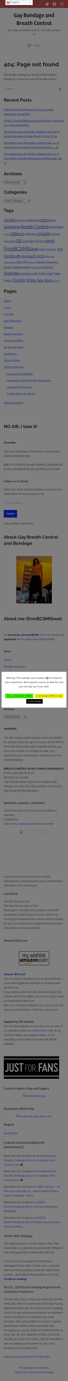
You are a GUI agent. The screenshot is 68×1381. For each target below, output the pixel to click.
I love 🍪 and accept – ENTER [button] (19, 696)
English (14, 2)
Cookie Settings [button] (34, 701)
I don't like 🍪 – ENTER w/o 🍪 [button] (49, 696)
